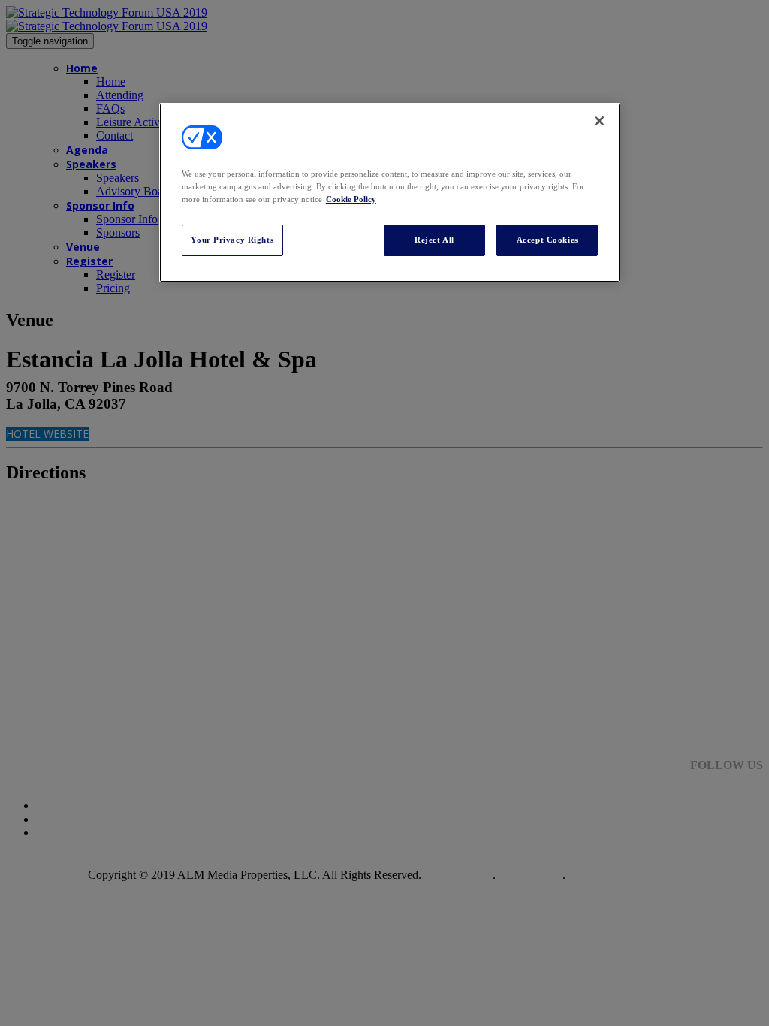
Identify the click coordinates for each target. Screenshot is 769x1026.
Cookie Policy (351, 199)
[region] (389, 192)
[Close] (599, 120)
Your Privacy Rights (232, 239)
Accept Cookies (547, 239)
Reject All (434, 239)
